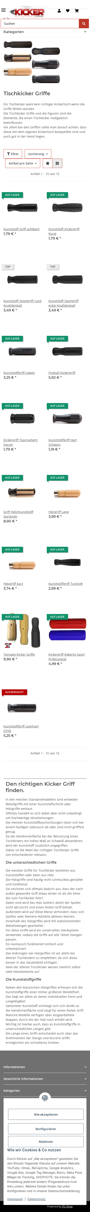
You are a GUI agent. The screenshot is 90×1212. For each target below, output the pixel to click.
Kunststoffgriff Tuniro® (65, 584)
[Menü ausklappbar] (3, 8)
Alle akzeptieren (46, 1114)
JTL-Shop (67, 1206)
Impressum (15, 1199)
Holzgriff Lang (58, 512)
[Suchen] (84, 23)
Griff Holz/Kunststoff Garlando (18, 514)
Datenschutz (37, 1199)
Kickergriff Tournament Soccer (20, 442)
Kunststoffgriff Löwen (19, 373)
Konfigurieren (46, 1129)
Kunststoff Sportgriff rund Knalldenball (22, 303)
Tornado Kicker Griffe (19, 654)
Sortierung (36, 154)
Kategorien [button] (13, 32)
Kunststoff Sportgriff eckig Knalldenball (63, 303)
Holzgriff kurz (13, 584)
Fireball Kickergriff (61, 373)
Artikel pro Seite (21, 163)
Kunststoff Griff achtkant (21, 229)
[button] (59, 10)
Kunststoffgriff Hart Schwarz (62, 442)
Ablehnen (46, 1141)
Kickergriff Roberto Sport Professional (66, 656)
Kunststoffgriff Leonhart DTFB (21, 728)
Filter (14, 154)
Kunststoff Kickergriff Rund (64, 231)
